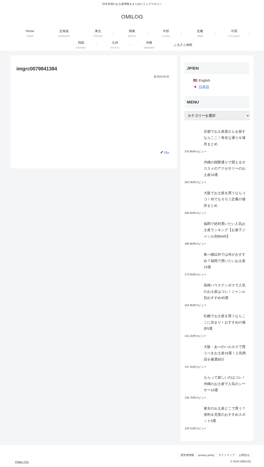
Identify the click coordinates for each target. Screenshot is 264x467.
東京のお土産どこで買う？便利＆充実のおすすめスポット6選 (224, 414)
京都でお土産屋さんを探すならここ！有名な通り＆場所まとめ (224, 138)
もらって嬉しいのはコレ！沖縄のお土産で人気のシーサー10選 (224, 384)
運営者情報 (187, 455)
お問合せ (244, 455)
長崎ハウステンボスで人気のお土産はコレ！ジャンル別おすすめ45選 (224, 291)
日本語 (204, 87)
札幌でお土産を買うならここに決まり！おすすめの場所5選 (224, 322)
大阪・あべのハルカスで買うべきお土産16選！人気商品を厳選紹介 (225, 353)
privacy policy (206, 455)
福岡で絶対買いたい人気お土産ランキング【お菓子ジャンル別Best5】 (224, 230)
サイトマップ (227, 455)
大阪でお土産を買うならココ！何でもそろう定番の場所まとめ (224, 199)
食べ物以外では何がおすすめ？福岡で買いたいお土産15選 (224, 261)
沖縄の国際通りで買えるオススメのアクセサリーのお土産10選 (224, 168)
